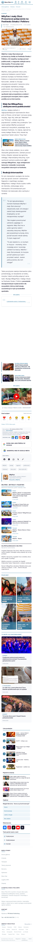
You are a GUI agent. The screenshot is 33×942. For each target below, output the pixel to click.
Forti (27, 929)
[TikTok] (27, 437)
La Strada (25, 932)
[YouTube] (23, 437)
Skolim (8, 929)
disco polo (13, 469)
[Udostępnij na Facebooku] (4, 459)
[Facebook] (16, 437)
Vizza (17, 934)
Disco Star (4, 876)
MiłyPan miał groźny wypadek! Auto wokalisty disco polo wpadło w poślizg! (16, 557)
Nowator (10, 927)
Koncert (18, 6)
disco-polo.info (22, 469)
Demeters (26, 927)
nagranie (18, 465)
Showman (21, 929)
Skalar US (14, 929)
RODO (30, 938)
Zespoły (3, 883)
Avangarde (9, 932)
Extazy (23, 934)
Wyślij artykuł (10, 836)
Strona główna (5, 6)
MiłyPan (4, 110)
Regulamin (18, 938)
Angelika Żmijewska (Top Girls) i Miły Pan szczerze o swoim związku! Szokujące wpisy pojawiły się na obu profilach (16, 552)
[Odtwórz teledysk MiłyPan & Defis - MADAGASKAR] (16, 396)
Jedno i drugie (8, 814)
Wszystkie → (28, 924)
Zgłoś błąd (30, 49)
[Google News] (12, 437)
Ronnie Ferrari (17, 932)
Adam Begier (6, 24)
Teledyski (4, 861)
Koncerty (4, 869)
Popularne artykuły (8, 772)
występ (11, 465)
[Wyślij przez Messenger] (9, 459)
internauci (5, 469)
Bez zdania (7, 818)
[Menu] (30, 2)
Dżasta (4, 927)
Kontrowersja (8, 811)
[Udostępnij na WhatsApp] (13, 459)
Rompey (4, 934)
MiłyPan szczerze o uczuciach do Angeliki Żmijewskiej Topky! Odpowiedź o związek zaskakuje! (16, 562)
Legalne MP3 (5, 879)
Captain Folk (11, 934)
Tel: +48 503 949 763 (10, 917)
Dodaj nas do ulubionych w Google (9, 49)
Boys (3, 929)
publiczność (27, 465)
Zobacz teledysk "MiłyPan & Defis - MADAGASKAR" (17, 407)
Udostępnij (23, 48)
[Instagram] (20, 437)
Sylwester (4, 872)
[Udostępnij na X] (18, 459)
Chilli (15, 927)
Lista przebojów (7, 728)
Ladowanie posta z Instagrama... (16, 301)
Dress (3, 932)
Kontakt (8, 844)
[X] (22, 827)
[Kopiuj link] (23, 459)
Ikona (5, 807)
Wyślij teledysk (10, 840)
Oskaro (20, 927)
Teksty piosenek (6, 865)
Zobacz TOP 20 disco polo (8, 424)
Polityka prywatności (25, 939)
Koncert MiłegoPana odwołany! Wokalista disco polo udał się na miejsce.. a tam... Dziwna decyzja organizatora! (16, 567)
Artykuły (12, 6)
